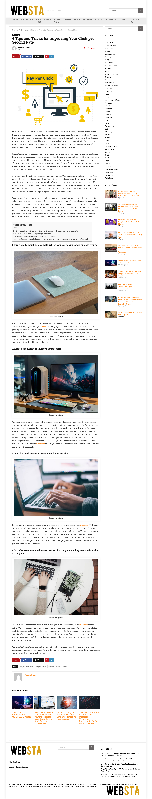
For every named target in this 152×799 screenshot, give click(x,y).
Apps (107, 51)
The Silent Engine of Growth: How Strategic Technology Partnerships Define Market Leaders (89, 718)
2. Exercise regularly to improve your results (33, 234)
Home (15, 19)
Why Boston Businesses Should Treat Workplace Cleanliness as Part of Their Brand (129, 207)
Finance (108, 91)
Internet (108, 117)
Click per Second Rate (26, 666)
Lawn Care (57, 20)
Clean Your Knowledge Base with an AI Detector (21, 714)
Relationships (111, 146)
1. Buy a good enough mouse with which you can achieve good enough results (46, 231)
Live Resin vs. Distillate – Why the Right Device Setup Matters (129, 222)
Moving (108, 132)
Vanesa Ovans (24, 47)
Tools (77, 19)
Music (108, 135)
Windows (109, 178)
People (108, 140)
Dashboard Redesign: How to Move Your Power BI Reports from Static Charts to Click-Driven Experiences (44, 718)
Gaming (108, 103)
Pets (107, 143)
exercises (83, 625)
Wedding (109, 175)
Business (87, 19)
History (108, 109)
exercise (51, 666)
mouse (43, 326)
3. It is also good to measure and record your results (35, 236)
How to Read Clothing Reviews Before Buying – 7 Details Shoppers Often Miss (129, 193)
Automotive (27, 19)
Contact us (135, 20)
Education (109, 83)
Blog (107, 60)
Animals (109, 48)
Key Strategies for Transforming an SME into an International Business (129, 286)
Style (107, 155)
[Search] (140, 10)
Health (98, 19)
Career (108, 68)
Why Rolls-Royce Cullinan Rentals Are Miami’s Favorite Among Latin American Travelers (130, 248)
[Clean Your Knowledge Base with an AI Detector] (22, 697)
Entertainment (111, 85)
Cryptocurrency (112, 74)
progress (84, 525)
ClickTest (40, 444)
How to (108, 114)
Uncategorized (111, 169)
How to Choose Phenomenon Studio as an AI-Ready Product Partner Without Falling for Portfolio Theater (130, 300)
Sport (68, 19)
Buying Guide (111, 65)
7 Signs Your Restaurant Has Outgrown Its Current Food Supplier (129, 273)
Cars (107, 71)
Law (107, 123)
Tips (107, 161)
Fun (107, 97)
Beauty (108, 57)
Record (65, 666)
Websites (109, 172)
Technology (111, 19)
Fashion (108, 88)
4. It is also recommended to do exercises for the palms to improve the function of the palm (52, 239)
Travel (124, 19)
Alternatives (110, 45)
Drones (108, 77)
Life (107, 129)
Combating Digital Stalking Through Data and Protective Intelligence (66, 715)
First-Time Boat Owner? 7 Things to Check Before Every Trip (130, 234)
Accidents (109, 42)
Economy (109, 80)
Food (107, 94)
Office (107, 137)
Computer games (40, 666)
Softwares (109, 149)
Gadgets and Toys (42, 20)
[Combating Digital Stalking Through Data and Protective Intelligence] (67, 697)
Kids (107, 120)
